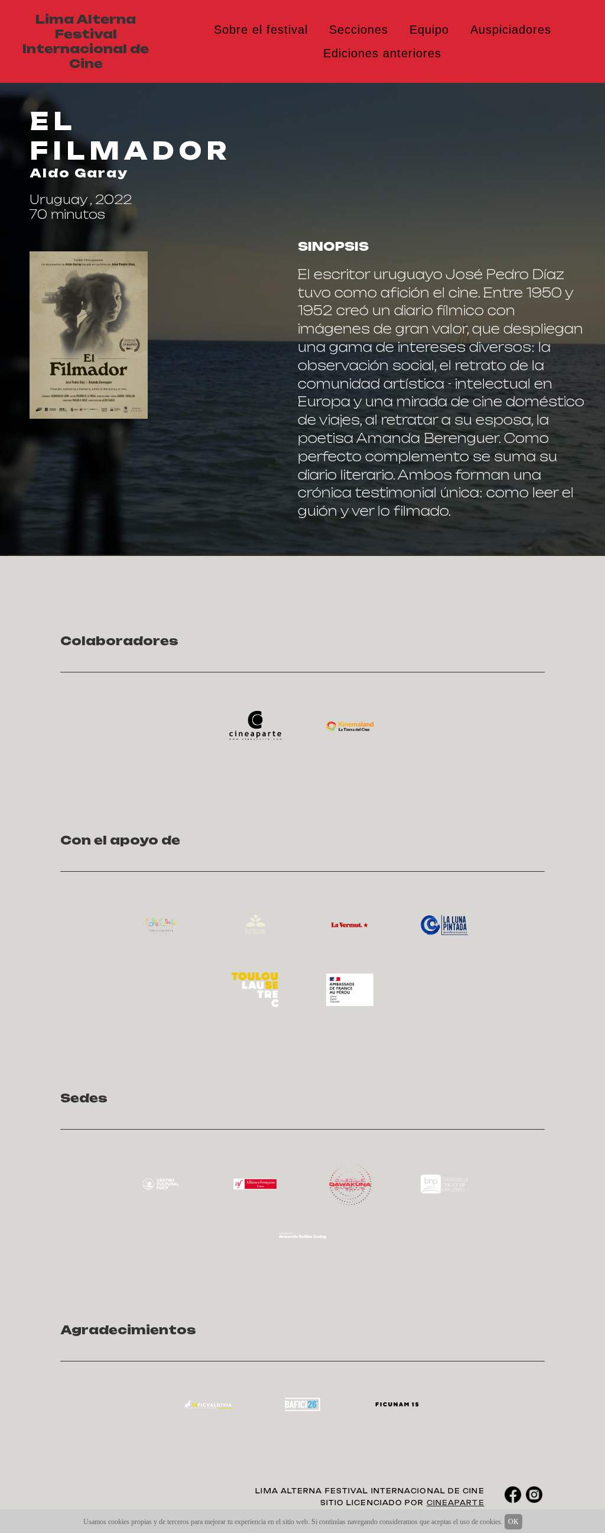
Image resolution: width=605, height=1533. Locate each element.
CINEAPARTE (455, 1503)
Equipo (429, 29)
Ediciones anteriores (382, 53)
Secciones (358, 29)
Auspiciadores (510, 29)
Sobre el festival (261, 29)
